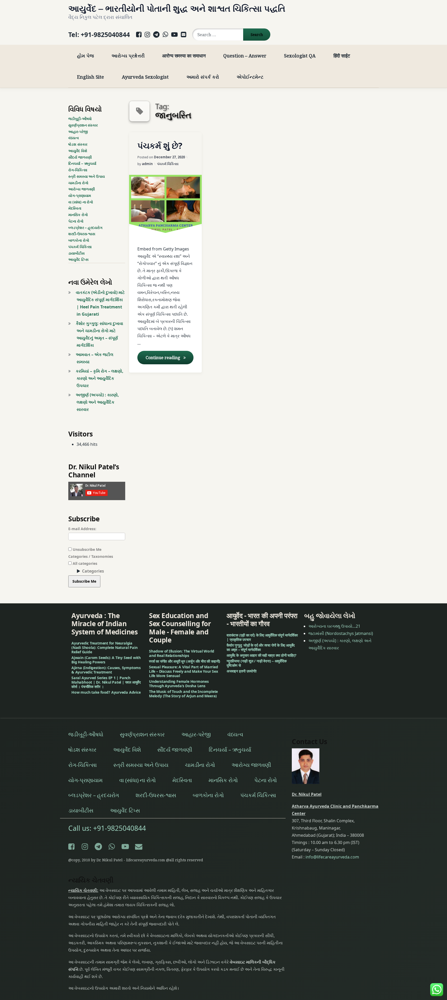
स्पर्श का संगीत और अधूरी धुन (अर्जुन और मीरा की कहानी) (184, 661)
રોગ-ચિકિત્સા (77, 169)
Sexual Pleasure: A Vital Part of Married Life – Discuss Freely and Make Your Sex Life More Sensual (183, 671)
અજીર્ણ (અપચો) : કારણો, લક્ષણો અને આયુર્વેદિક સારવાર (97, 402)
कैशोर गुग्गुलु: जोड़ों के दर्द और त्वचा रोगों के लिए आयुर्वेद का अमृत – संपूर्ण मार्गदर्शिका (261, 647)
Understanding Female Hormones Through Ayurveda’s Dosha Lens (179, 683)
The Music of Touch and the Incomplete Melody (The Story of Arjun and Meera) (183, 693)
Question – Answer (244, 55)
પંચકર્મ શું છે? (159, 145)
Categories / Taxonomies (90, 556)
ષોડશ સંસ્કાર (77, 144)
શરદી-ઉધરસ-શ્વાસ (81, 233)
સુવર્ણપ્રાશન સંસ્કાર (83, 125)
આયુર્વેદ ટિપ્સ (78, 259)
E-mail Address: (82, 528)
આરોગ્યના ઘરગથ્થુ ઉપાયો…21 (334, 626)
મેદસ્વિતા (74, 208)
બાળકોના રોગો (78, 240)
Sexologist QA (300, 55)
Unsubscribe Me (86, 549)
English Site (90, 76)
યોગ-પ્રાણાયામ (79, 195)
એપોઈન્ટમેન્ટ (250, 76)
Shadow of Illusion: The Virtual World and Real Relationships (181, 653)
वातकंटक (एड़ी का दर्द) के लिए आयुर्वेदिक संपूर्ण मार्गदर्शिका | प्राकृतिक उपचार (262, 637)
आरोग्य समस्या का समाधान (184, 55)
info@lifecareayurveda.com (332, 857)
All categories (84, 563)
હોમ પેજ (85, 55)
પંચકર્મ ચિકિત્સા (167, 163)
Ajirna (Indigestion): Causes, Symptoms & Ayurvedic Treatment (106, 670)
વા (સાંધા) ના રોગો (80, 201)
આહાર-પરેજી (78, 131)
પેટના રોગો (76, 221)
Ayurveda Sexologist (145, 76)
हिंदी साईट (341, 55)
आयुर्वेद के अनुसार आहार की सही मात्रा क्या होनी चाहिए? (261, 655)
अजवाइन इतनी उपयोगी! (242, 671)
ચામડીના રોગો (78, 182)
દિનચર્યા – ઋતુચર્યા (82, 163)
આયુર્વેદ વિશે (77, 150)
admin (147, 163)
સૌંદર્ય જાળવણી (80, 157)
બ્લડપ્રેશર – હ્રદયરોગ (85, 227)
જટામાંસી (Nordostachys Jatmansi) (340, 633)
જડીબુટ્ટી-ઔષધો (80, 118)
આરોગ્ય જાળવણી (81, 189)
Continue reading (169, 358)
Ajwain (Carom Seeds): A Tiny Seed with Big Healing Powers (106, 659)
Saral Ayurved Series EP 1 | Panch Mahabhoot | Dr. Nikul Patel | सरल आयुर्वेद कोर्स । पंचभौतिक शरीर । (106, 682)
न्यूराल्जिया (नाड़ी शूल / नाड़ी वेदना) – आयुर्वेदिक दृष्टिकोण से (257, 663)
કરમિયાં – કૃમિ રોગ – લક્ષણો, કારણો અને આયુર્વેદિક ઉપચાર (99, 378)
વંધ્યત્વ (73, 137)
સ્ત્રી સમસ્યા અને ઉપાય (86, 176)
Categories (93, 571)
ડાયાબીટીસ (76, 253)
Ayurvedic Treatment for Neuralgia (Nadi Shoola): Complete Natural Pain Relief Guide (104, 647)
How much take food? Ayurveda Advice (106, 692)
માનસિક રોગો (78, 214)
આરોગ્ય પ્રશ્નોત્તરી (127, 55)
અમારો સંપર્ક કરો (203, 76)
